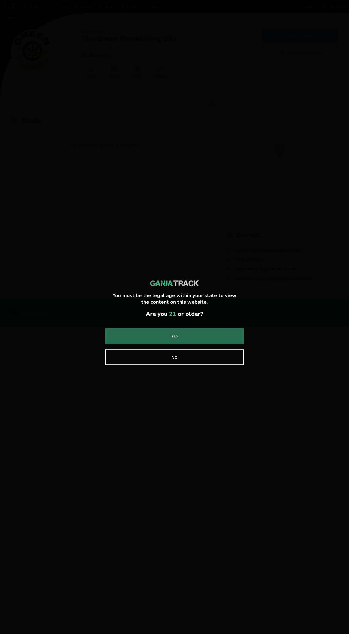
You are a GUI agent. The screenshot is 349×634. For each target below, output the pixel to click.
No (174, 357)
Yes (175, 336)
